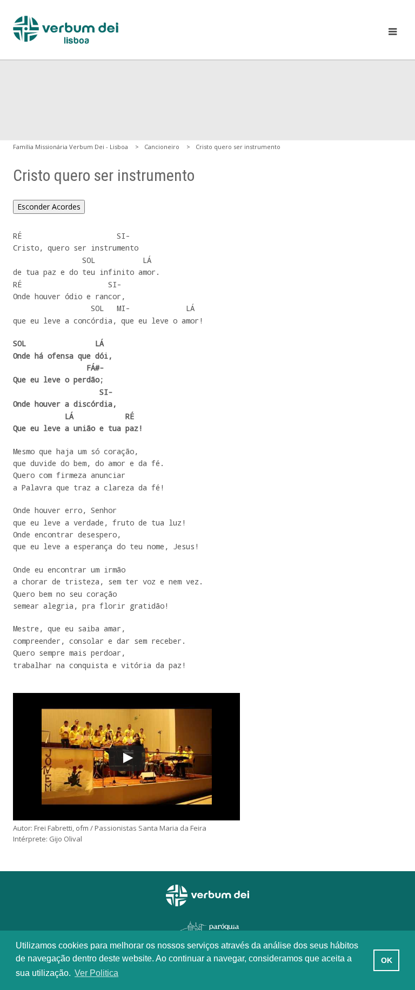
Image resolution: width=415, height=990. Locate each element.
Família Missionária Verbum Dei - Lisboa (70, 147)
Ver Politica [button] (96, 973)
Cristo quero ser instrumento (238, 147)
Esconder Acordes (49, 206)
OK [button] (386, 960)
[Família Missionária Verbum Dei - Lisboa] (65, 30)
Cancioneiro (161, 147)
